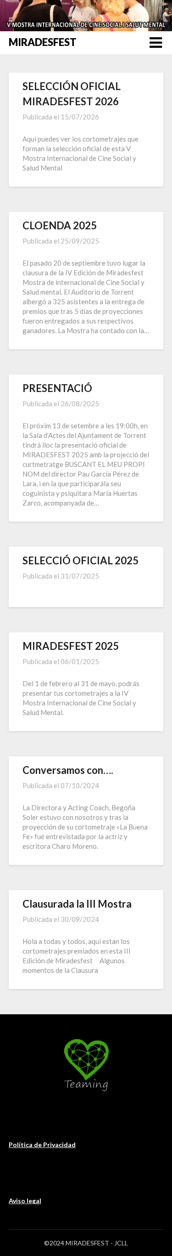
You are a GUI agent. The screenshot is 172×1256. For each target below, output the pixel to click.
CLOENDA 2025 (59, 225)
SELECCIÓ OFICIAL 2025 (80, 560)
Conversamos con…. (67, 770)
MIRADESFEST (43, 42)
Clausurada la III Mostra (77, 904)
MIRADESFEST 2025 (70, 646)
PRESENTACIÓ (57, 388)
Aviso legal (25, 1201)
